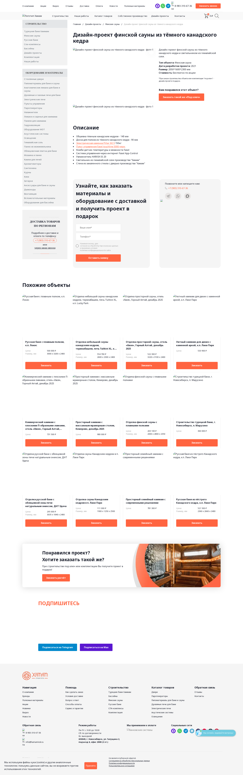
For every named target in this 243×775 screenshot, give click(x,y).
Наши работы (81, 15)
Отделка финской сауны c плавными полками (141, 424)
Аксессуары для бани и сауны (39, 185)
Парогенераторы (33, 108)
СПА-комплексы (115, 708)
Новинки (26, 708)
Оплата (99, 6)
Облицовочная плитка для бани (40, 150)
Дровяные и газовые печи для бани (42, 95)
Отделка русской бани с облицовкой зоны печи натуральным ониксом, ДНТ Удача (46, 503)
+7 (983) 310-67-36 (45, 240)
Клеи (26, 176)
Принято (91, 765)
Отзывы (69, 6)
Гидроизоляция (32, 125)
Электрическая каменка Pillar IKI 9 (95, 143)
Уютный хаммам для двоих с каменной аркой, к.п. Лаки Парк (195, 343)
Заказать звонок (208, 6)
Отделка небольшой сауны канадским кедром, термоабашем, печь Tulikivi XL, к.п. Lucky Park (96, 345)
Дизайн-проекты (160, 15)
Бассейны (29, 48)
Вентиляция (30, 193)
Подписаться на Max (96, 647)
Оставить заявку (98, 257)
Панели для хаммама (35, 120)
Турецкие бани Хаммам (36, 31)
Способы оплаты (73, 704)
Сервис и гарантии (74, 708)
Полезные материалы (134, 6)
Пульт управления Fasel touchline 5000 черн (100, 146)
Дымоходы (30, 189)
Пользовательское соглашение (121, 766)
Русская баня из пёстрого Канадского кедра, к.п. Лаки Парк (196, 501)
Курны (27, 172)
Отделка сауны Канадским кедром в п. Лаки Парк (92, 501)
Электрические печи (34, 99)
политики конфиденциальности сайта (95, 250)
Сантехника (30, 168)
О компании (28, 6)
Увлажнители (31, 112)
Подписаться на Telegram (57, 647)
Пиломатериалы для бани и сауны (41, 83)
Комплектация (31, 57)
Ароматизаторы (32, 163)
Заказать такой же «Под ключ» (181, 97)
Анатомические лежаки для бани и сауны (42, 89)
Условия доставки (74, 696)
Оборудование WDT (34, 129)
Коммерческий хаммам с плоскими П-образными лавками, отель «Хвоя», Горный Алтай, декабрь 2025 (45, 426)
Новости (113, 6)
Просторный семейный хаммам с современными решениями (146, 501)
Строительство (60, 15)
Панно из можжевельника (37, 146)
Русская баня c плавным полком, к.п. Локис (44, 343)
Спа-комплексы (32, 44)
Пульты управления (34, 103)
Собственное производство (132, 15)
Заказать (46, 365)
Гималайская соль (33, 142)
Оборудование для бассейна (39, 202)
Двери (154, 692)
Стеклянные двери (34, 79)
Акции (43, 6)
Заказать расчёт (56, 577)
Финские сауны (32, 35)
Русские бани (31, 39)
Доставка (84, 6)
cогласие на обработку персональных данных (99, 246)
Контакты (180, 15)
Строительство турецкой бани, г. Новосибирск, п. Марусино (196, 424)
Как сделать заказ (74, 692)
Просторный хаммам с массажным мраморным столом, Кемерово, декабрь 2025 (95, 425)
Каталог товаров (103, 15)
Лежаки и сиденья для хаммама (40, 116)
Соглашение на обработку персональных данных (129, 761)
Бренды (26, 696)
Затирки (28, 180)
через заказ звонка (44, 247)
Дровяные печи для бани (163, 704)
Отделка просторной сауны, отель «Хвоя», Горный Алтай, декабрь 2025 (146, 345)
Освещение (30, 138)
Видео (56, 6)
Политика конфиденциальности (122, 763)
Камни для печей (32, 159)
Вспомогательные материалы (39, 198)
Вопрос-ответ (72, 700)
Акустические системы (36, 133)
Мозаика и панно (33, 155)
